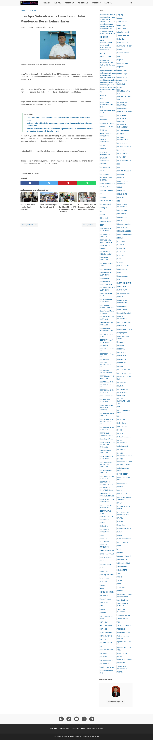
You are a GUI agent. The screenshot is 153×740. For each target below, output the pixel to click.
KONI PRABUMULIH (124, 147)
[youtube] (76, 719)
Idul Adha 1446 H (106, 632)
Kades (119, 49)
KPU (118, 167)
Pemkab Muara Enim (124, 313)
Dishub (102, 523)
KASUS (119, 87)
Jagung (120, 15)
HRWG (102, 609)
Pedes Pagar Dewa (123, 293)
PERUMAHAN (122, 363)
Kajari (119, 56)
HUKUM (103, 613)
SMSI (119, 573)
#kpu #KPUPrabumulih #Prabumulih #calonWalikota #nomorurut (106, 45)
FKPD (102, 561)
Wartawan (121, 663)
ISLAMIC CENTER (106, 643)
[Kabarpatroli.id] (29, 3)
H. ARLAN (103, 582)
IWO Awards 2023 (106, 650)
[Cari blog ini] (131, 3)
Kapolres (120, 67)
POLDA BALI (121, 419)
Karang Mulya (122, 74)
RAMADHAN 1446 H (124, 528)
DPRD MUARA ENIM (107, 550)
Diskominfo (104, 526)
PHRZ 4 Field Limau (124, 370)
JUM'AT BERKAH (123, 35)
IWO (101, 646)
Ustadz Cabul (122, 653)
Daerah (102, 214)
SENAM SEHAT (122, 566)
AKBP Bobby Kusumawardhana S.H (106, 104)
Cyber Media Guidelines (95, 729)
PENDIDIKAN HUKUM (124, 329)
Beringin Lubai (105, 167)
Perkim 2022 (121, 352)
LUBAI (119, 187)
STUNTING (121, 587)
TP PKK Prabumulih (124, 625)
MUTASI (120, 238)
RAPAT (119, 532)
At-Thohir (103, 120)
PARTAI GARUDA (123, 286)
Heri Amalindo (105, 595)
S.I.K (119, 549)
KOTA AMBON (122, 153)
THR (118, 622)
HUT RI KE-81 (104, 629)
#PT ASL (103, 95)
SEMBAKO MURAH (123, 563)
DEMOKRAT (104, 218)
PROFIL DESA (122, 494)
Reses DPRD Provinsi (124, 539)
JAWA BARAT (122, 22)
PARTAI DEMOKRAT (124, 283)
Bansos (102, 145)
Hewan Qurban (105, 599)
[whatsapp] (86, 183)
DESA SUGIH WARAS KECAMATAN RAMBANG (107, 444)
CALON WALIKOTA (106, 201)
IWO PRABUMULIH (106, 660)
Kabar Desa (121, 39)
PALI (119, 272)
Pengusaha (121, 342)
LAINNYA (108, 3)
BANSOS (103, 149)
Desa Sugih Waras (106, 439)
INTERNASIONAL (106, 636)
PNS (118, 416)
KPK (118, 164)
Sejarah (120, 553)
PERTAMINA (121, 356)
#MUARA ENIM (105, 57)
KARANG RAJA (122, 77)
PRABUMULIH (122, 483)
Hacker (102, 585)
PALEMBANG (122, 269)
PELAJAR (120, 297)
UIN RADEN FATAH (123, 632)
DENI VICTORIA (105, 221)
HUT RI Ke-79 (104, 622)
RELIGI (119, 535)
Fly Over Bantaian (106, 564)
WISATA (120, 672)
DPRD (102, 535)
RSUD (119, 546)
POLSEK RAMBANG (124, 465)
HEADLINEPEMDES (107, 592)
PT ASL (119, 503)
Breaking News (105, 187)
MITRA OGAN (122, 210)
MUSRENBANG (122, 227)
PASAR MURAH (122, 290)
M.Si (118, 201)
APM (101, 116)
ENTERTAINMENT (106, 557)
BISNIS (102, 171)
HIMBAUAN (104, 602)
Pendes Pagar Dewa (124, 322)
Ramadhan (121, 525)
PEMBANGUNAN (123, 306)
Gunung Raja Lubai (106, 575)
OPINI (119, 259)
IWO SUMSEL (104, 664)
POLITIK (120, 433)
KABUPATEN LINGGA (124, 46)
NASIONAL (121, 245)
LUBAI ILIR (121, 190)
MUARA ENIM (122, 217)
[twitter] (48, 183)
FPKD (102, 568)
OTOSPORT (96, 3)
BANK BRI (103, 130)
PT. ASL (120, 518)
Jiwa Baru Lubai (123, 32)
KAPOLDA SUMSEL (124, 63)
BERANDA (46, 3)
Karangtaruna (122, 80)
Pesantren (121, 366)
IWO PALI (103, 657)
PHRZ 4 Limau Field (124, 373)
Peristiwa (120, 345)
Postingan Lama (88, 225)
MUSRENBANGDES (124, 231)
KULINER (120, 178)
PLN (118, 407)
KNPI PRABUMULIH (124, 130)
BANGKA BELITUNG (107, 123)
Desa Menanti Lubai (107, 396)
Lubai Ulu (120, 197)
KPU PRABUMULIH (124, 171)
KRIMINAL (121, 174)
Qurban (120, 521)
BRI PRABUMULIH (106, 190)
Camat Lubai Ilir (105, 204)
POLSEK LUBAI (122, 450)
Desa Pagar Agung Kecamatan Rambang (106, 407)
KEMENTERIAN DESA (124, 112)
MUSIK (119, 221)
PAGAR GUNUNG (123, 266)
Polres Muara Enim (123, 437)
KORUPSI (120, 150)
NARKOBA (121, 241)
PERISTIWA (69, 3)
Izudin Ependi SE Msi (107, 667)
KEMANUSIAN (122, 108)
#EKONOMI (104, 37)
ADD (101, 99)
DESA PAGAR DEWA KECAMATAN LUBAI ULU (107, 421)
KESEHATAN (121, 115)
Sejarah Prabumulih (124, 556)
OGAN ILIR (121, 248)
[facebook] (29, 183)
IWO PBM (57, 3)
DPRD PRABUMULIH (107, 554)
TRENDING (121, 629)
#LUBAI (103, 53)
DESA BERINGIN (105, 269)
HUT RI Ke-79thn (106, 625)
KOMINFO (120, 134)
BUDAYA (103, 197)
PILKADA (120, 386)
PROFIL (120, 490)
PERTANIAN (121, 359)
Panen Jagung (122, 276)
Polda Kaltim (121, 423)
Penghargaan (122, 333)
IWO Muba (103, 653)
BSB (101, 194)
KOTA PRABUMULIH (124, 160)
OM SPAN (120, 255)
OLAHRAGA (121, 252)
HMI (101, 606)
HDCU (102, 588)
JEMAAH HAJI (122, 29)
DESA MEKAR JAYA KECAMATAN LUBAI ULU (107, 384)
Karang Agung (122, 70)
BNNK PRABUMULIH (107, 183)
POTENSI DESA (122, 474)
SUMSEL (120, 591)
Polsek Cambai (122, 446)
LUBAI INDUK (122, 194)
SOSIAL (120, 580)
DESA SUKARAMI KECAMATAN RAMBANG (106, 464)
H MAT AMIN (104, 578)
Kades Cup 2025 (123, 53)
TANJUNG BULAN (123, 615)
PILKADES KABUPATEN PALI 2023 (123, 401)
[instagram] (84, 719)
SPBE (119, 584)
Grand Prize (104, 571)
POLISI (119, 430)
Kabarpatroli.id (122, 42)
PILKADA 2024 (122, 389)
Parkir (119, 279)
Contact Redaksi (64, 729)
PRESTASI (120, 487)
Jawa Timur (121, 25)
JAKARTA (120, 18)
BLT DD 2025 (104, 174)
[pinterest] (67, 183)
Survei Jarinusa (122, 600)
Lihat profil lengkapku (115, 702)
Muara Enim (121, 214)
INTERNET (103, 639)
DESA (102, 225)
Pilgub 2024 (121, 382)
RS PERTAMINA (122, 542)
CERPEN (103, 211)
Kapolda (120, 60)
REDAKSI (53, 729)
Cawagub (103, 208)
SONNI (119, 577)
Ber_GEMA (104, 164)
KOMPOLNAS (122, 143)
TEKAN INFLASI (122, 619)
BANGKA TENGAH (106, 127)
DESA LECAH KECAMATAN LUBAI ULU (107, 348)
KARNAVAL (121, 84)
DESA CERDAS (105, 278)
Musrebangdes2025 (124, 224)
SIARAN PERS (122, 570)
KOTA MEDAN (122, 157)
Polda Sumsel (122, 426)
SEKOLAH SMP (122, 560)
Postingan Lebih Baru (29, 225)
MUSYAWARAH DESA (124, 234)
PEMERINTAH (122, 309)
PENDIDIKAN (83, 3)
